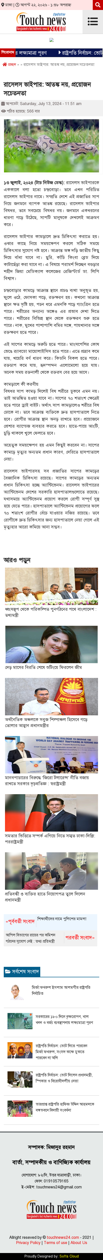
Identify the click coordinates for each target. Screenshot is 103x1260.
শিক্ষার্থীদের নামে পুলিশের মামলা (46, 920)
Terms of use (55, 1242)
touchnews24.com (63, 1237)
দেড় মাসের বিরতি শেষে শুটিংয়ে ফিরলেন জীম (43, 667)
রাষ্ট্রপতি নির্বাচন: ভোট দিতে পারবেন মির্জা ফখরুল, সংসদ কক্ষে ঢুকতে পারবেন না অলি (61, 1051)
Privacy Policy (28, 1242)
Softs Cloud (69, 1256)
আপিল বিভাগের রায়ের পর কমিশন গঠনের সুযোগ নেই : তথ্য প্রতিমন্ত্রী (50, 938)
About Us (78, 1242)
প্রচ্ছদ (11, 64)
